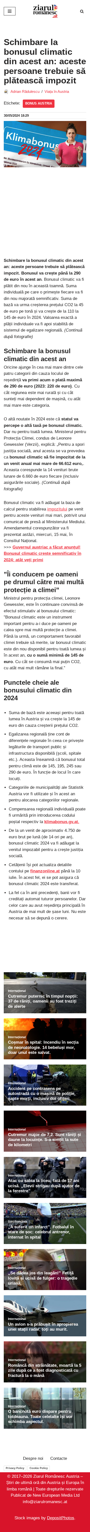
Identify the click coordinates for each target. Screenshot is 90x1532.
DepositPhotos (60, 1518)
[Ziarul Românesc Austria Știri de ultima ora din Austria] (45, 11)
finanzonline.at (45, 871)
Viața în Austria (56, 91)
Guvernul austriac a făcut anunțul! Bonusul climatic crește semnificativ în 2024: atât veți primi (42, 553)
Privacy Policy (15, 1468)
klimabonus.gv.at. (61, 821)
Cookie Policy (39, 1468)
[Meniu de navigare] (10, 11)
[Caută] (82, 11)
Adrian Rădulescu (25, 91)
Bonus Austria (38, 103)
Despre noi (33, 1458)
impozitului (57, 509)
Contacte (58, 1458)
